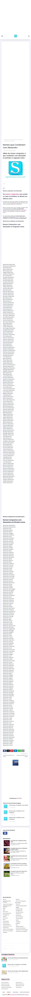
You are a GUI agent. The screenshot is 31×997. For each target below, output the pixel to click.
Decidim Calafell (19, 916)
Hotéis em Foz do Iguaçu (8, 929)
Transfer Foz (18, 913)
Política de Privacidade (6, 987)
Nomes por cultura (20, 985)
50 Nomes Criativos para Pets (19, 871)
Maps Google (18, 902)
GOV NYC (17, 899)
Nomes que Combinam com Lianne (18, 805)
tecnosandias (6, 921)
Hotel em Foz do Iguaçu (21, 901)
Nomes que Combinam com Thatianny (16, 818)
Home (4, 992)
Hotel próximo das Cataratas (7, 901)
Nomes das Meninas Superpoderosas (18, 958)
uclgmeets (18, 921)
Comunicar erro (4, 988)
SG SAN (19, 798)
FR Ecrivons (5, 911)
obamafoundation (20, 926)
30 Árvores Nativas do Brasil (19, 863)
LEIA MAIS (17, 844)
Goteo (4, 919)
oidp (17, 924)
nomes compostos (14, 139)
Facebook (9, 992)
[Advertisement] (15, 17)
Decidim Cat (18, 915)
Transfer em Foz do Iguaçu (21, 931)
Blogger (17, 907)
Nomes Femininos (5, 984)
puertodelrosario (6, 924)
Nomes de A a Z (19, 982)
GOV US (4, 899)
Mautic (17, 920)
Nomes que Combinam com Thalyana (16, 811)
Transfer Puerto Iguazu (8, 904)
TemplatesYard (14, 994)
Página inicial (7, 139)
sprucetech (5, 918)
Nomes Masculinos (20, 984)
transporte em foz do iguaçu (22, 929)
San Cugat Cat (6, 914)
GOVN (4, 908)
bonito (14, 204)
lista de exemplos (23, 210)
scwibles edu (6, 927)
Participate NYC (19, 908)
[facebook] (5, 833)
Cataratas (5, 932)
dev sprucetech (19, 918)
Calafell (4, 916)
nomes (6, 211)
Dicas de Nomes (4, 982)
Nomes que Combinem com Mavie (17, 964)
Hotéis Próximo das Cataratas (7, 906)
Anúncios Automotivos (21, 928)
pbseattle (18, 923)
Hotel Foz (18, 904)
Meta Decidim (6, 922)
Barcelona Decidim (7, 913)
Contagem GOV (19, 910)
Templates (26, 994)
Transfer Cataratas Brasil (21, 905)
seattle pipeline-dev (7, 925)
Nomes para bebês (5, 985)
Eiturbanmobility (19, 912)
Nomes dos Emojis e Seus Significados (18, 971)
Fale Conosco (15, 992)
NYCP (4, 910)
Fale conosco (18, 987)
